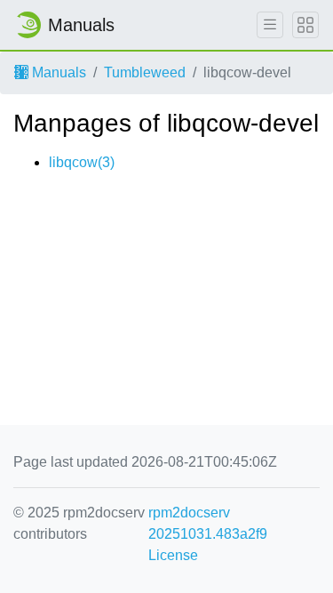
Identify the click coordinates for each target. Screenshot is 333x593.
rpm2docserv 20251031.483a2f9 (207, 523)
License (173, 555)
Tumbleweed (145, 72)
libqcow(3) (82, 162)
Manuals (57, 72)
